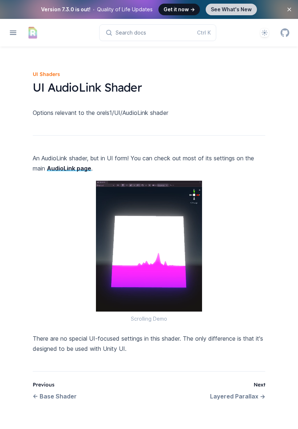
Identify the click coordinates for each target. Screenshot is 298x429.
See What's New (231, 9)
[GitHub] (285, 32)
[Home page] (32, 32)
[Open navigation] (13, 32)
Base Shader (55, 396)
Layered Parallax (237, 396)
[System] (264, 32)
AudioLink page (69, 168)
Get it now (179, 9)
